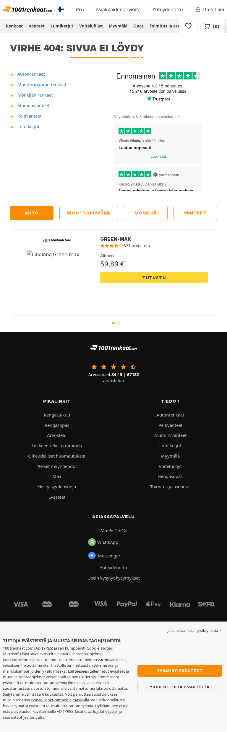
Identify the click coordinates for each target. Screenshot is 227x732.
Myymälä (118, 26)
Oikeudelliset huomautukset (56, 456)
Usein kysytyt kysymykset (113, 578)
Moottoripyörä (88, 213)
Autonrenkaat (30, 74)
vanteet (195, 213)
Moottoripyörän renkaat (41, 84)
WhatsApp (107, 542)
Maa (56, 476)
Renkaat (14, 26)
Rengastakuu (57, 415)
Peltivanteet (28, 116)
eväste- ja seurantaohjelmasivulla (60, 699)
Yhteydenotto (168, 9)
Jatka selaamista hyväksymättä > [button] (194, 630)
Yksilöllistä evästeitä (180, 686)
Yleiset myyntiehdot (57, 466)
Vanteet (37, 26)
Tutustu (154, 277)
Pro (80, 9)
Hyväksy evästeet (179, 670)
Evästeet (56, 497)
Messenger (109, 556)
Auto (32, 213)
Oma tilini (213, 9)
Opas (138, 26)
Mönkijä (145, 213)
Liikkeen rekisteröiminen (57, 445)
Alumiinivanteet (32, 105)
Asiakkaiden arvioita (118, 9)
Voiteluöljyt (91, 26)
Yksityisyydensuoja (57, 486)
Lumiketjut (62, 26)
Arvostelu (57, 435)
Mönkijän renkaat (34, 95)
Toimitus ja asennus (170, 26)
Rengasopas (57, 425)
